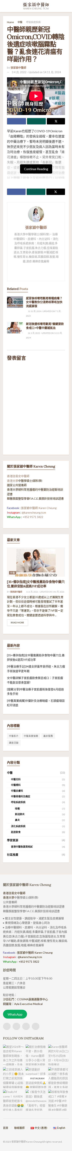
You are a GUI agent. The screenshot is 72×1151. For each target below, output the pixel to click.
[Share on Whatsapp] (36, 121)
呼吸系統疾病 (33, 22)
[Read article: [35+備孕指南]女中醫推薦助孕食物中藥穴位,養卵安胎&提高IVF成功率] (36, 562)
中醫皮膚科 (17, 790)
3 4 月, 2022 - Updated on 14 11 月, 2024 (36, 72)
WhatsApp (15, 1014)
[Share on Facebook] (16, 121)
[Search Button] (67, 6)
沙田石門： (10, 999)
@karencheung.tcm (34, 512)
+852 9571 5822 (33, 517)
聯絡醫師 (19, 1127)
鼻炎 (17, 820)
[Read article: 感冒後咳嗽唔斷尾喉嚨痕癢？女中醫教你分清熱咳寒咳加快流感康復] (15, 302)
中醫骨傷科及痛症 (20, 796)
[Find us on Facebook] (7, 1026)
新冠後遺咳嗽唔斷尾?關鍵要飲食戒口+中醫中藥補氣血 (45, 326)
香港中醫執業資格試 (22, 846)
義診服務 (48, 736)
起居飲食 (16, 832)
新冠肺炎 (20, 814)
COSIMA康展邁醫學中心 (32, 999)
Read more (19, 622)
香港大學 (12, 480)
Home (10, 22)
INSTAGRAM (37, 1078)
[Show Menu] (4, 6)
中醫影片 (14, 736)
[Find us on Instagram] (16, 1026)
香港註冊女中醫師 (18, 476)
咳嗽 (17, 808)
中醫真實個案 (31, 736)
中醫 (20, 22)
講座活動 (14, 742)
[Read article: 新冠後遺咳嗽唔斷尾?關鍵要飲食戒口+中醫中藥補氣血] (15, 327)
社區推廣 (12, 854)
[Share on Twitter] (56, 121)
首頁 (5, 1127)
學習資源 (12, 840)
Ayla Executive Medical (28, 1004)
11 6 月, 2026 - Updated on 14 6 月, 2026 (45, 592)
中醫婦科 (16, 785)
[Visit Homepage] (36, 6)
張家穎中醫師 (18, 67)
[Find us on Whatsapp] (26, 1026)
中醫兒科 (16, 779)
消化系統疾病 (18, 826)
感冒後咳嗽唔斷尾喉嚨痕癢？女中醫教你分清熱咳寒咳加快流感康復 (44, 302)
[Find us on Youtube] (35, 1026)
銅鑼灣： (8, 1004)
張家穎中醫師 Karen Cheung (39, 508)
